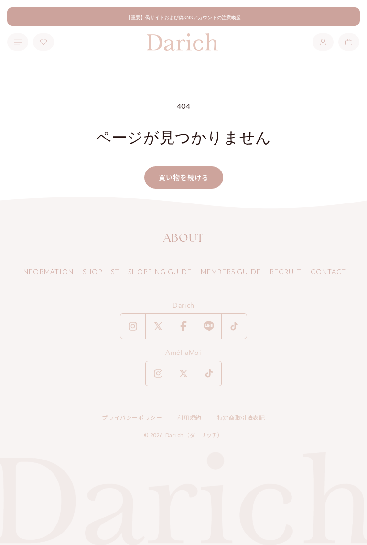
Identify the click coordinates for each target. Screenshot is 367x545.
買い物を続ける (184, 177)
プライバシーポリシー (132, 417)
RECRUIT (286, 271)
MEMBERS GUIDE (231, 271)
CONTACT (328, 271)
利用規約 (189, 417)
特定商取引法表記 (241, 417)
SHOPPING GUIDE (160, 271)
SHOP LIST (101, 271)
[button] (348, 42)
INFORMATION (47, 271)
